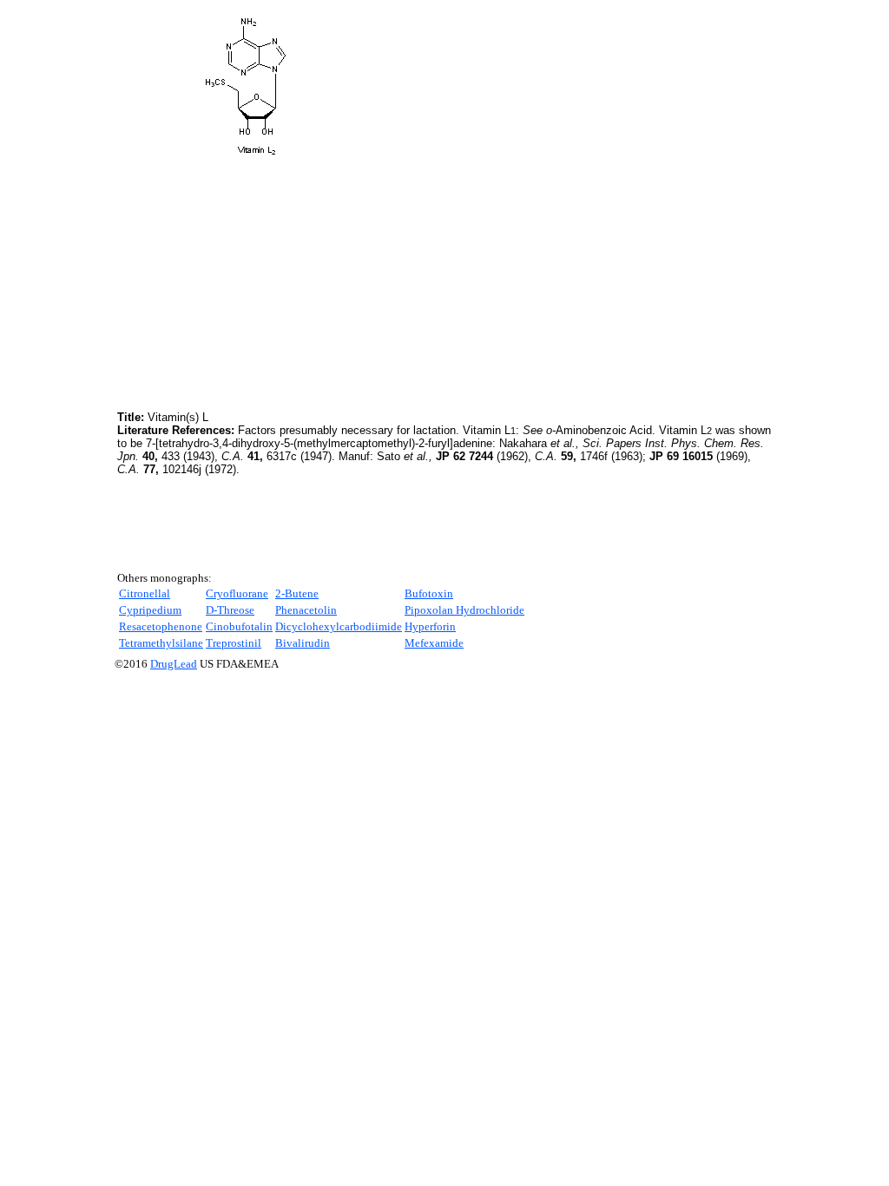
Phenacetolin (306, 609)
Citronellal (144, 593)
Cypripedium (150, 609)
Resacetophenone (160, 626)
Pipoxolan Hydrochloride (464, 609)
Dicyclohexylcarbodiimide (338, 626)
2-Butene (297, 593)
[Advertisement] (263, 285)
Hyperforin (430, 626)
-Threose (230, 609)
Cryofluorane (237, 593)
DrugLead (173, 663)
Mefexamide (434, 642)
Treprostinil (233, 642)
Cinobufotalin (239, 626)
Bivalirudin (302, 642)
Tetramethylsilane (161, 642)
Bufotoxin (429, 593)
